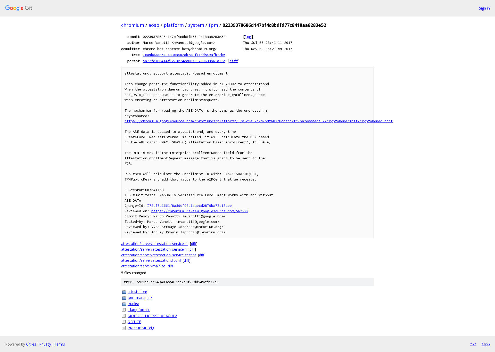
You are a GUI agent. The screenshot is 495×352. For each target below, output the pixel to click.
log (248, 36)
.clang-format (139, 309)
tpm (213, 25)
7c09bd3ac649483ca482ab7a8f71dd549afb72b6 (184, 54)
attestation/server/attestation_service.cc (154, 243)
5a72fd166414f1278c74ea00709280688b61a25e (184, 61)
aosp (153, 25)
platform (174, 25)
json (486, 344)
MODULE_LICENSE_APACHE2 (152, 315)
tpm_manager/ (140, 297)
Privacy (45, 344)
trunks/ (133, 303)
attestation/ (137, 291)
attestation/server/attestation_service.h (154, 249)
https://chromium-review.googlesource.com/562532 (199, 211)
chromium (132, 25)
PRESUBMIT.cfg (141, 327)
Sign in (484, 8)
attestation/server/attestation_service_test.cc (158, 254)
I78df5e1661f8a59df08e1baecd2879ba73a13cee (189, 205)
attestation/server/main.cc (143, 266)
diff (233, 61)
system (196, 25)
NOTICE (134, 321)
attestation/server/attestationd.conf (151, 260)
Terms (59, 344)
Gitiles (31, 344)
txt (473, 344)
